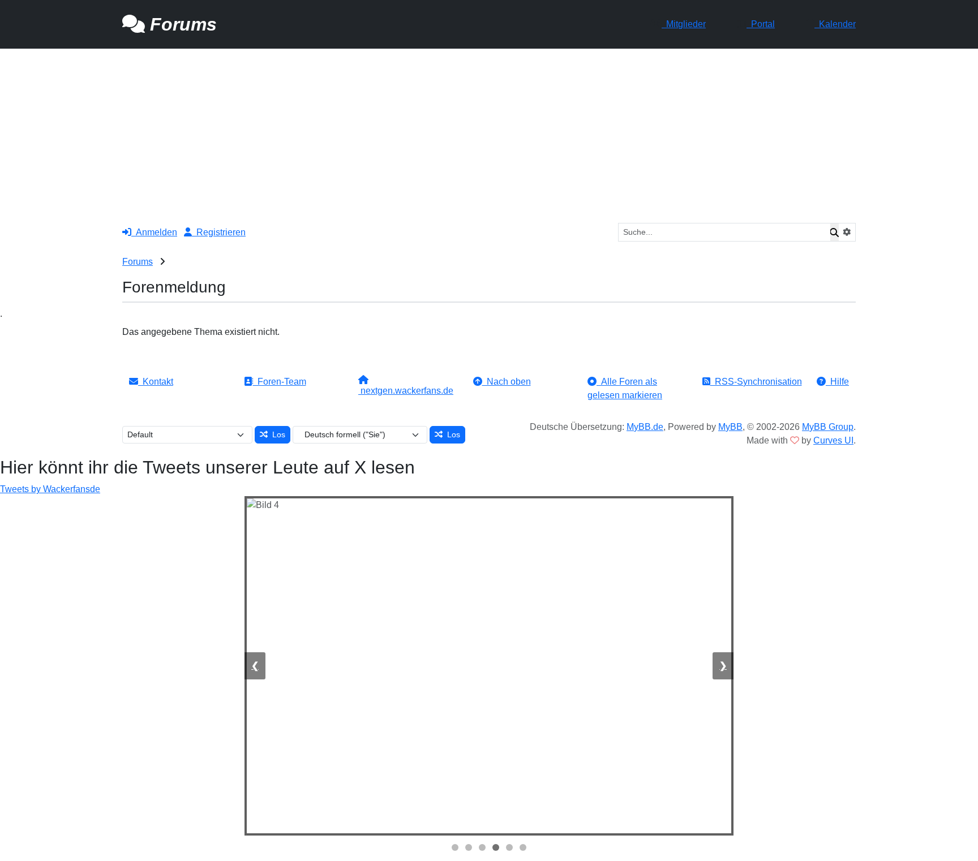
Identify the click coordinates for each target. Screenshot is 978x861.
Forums (137, 261)
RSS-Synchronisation (756, 381)
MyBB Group (827, 427)
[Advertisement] (489, 133)
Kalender (835, 24)
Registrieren (219, 232)
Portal (761, 24)
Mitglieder (684, 24)
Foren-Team (279, 381)
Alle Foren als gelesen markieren (624, 388)
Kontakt (155, 381)
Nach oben (506, 381)
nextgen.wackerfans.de (405, 390)
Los (276, 434)
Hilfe (837, 381)
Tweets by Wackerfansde (50, 489)
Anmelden (154, 232)
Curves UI (833, 440)
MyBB (730, 427)
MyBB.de (645, 427)
